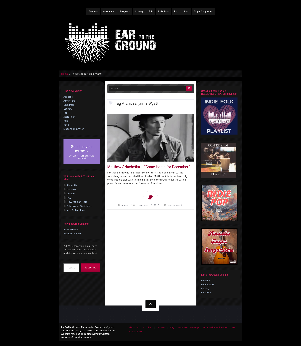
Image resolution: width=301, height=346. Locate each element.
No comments (175, 205)
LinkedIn (206, 292)
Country (139, 11)
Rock (186, 11)
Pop (176, 11)
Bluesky (205, 280)
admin (124, 205)
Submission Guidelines (79, 206)
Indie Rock (163, 11)
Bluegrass (125, 11)
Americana (108, 11)
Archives (71, 189)
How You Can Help (77, 201)
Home (64, 73)
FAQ (69, 197)
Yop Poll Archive (76, 210)
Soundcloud (207, 284)
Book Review (70, 229)
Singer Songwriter (203, 11)
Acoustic (93, 11)
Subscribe (90, 267)
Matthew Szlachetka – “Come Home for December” (148, 167)
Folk (151, 11)
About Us (72, 185)
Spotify (205, 288)
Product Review (72, 233)
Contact (71, 193)
